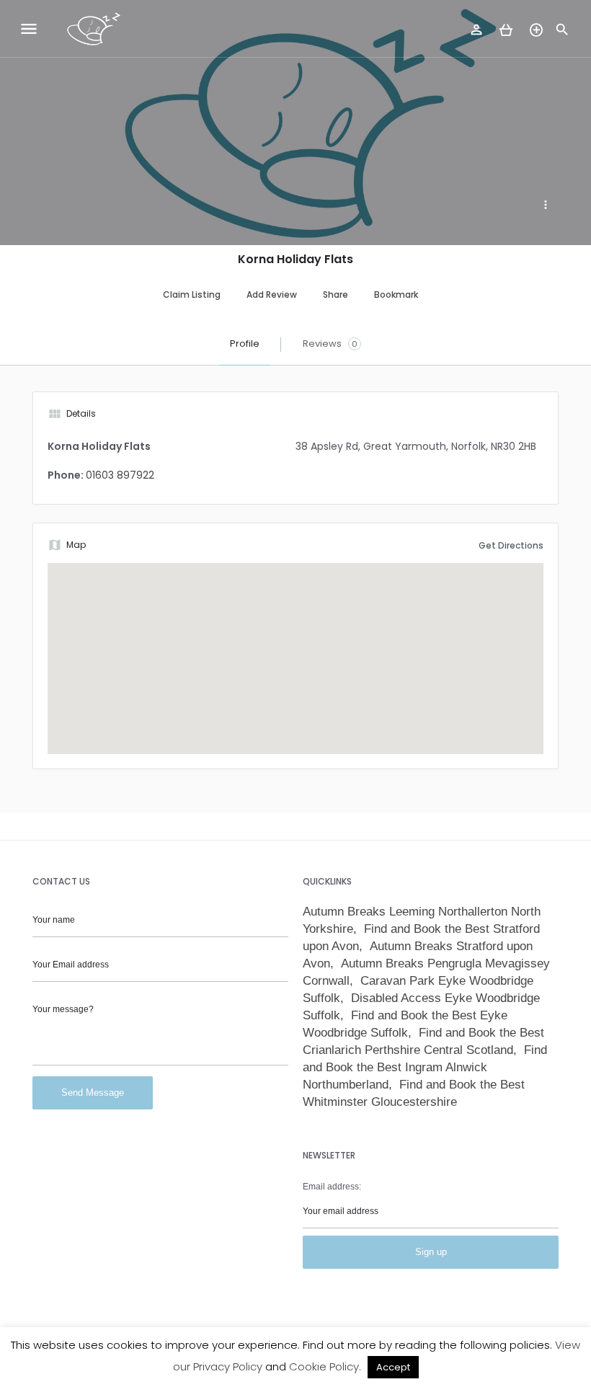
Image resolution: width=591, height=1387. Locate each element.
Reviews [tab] (330, 343)
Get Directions (511, 545)
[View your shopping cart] (506, 31)
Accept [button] (393, 1367)
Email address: (332, 1187)
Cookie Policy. (325, 1366)
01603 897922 (120, 475)
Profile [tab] (244, 343)
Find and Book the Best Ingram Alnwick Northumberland (425, 1067)
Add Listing (538, 25)
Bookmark (396, 294)
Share (335, 294)
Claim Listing (192, 294)
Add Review (271, 294)
